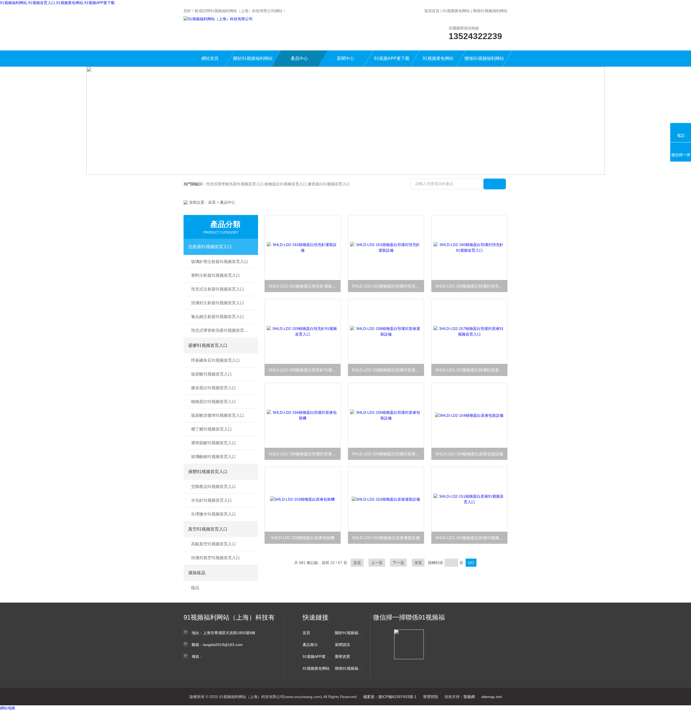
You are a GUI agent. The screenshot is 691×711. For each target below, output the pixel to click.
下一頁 (398, 562)
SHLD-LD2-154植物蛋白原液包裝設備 (469, 454)
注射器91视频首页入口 (210, 246)
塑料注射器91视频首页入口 (215, 275)
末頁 (418, 562)
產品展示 (310, 644)
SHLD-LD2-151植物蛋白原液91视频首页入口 (471, 537)
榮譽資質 (342, 656)
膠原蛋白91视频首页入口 (213, 387)
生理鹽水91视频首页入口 (213, 514)
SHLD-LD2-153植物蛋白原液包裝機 (302, 537)
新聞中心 (345, 58)
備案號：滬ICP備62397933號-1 (389, 697)
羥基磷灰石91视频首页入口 (215, 360)
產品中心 (299, 58)
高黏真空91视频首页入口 (213, 544)
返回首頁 (431, 11)
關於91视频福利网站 (253, 58)
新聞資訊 (342, 644)
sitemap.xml (491, 697)
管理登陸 (430, 697)
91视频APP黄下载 (391, 58)
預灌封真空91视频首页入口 (215, 557)
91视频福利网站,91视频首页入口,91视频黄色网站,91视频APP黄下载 (57, 3)
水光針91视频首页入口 (211, 500)
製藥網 (469, 697)
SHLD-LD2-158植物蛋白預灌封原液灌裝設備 (388, 370)
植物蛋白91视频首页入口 (213, 401)
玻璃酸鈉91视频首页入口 (213, 456)
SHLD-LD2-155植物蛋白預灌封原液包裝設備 (388, 454)
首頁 (212, 202)
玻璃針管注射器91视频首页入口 (219, 261)
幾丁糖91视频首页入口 (211, 429)
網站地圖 (7, 708)
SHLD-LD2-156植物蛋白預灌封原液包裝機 (304, 454)
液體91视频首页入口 (208, 471)
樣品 (195, 587)
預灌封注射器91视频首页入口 (217, 302)
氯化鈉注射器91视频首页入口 (217, 316)
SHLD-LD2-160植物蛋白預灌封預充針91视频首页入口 (471, 286)
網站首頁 (210, 58)
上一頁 (376, 562)
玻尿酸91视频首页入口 (211, 374)
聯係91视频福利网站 (490, 11)
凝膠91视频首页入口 (208, 345)
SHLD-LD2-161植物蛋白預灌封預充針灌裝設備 (388, 286)
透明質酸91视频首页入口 (213, 442)
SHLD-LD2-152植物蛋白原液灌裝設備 (386, 537)
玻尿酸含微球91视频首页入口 (217, 415)
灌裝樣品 (196, 572)
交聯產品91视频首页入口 (213, 486)
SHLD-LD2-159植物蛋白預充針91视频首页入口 (304, 370)
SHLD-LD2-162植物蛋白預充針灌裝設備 (304, 286)
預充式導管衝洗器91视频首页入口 (221, 330)
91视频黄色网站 (456, 11)
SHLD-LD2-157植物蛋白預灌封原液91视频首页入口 (471, 370)
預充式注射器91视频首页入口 (217, 289)
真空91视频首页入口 (208, 529)
